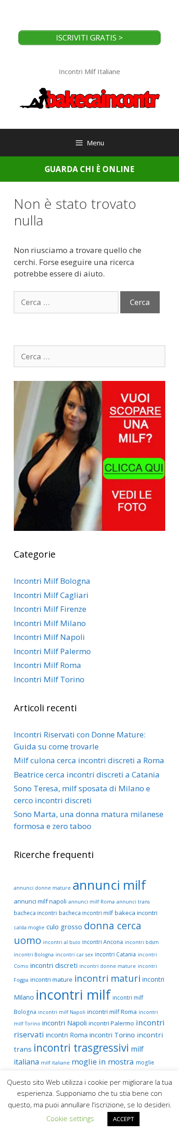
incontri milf (73, 994)
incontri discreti (54, 965)
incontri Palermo (111, 1023)
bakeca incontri (136, 913)
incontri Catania (115, 954)
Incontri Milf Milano (50, 623)
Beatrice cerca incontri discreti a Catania (87, 774)
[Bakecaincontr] (89, 97)
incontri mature (51, 979)
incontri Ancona (102, 942)
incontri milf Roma (112, 1011)
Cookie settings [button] (70, 1118)
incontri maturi (107, 978)
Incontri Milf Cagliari (51, 595)
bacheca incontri (35, 913)
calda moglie (29, 927)
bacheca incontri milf (86, 913)
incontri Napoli (64, 1022)
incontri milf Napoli (61, 1012)
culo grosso (64, 926)
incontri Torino (112, 1034)
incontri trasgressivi (81, 1048)
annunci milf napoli (40, 901)
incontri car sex (74, 954)
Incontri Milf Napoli (49, 637)
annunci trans (133, 901)
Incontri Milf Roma (47, 665)
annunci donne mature (42, 888)
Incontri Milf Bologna (52, 581)
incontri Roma (67, 1034)
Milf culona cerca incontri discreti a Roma (89, 760)
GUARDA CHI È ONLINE (89, 169)
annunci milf (109, 884)
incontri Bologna (34, 954)
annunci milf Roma (91, 901)
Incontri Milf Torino (49, 679)
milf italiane (55, 1062)
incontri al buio (61, 942)
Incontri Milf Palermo (52, 651)
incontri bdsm (142, 942)
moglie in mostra (103, 1061)
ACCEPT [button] (123, 1119)
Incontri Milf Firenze (50, 609)
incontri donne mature (107, 966)
